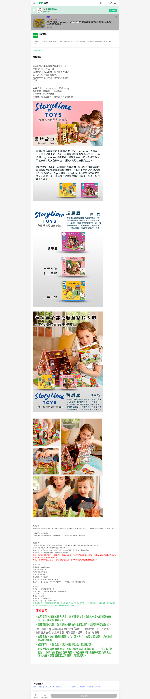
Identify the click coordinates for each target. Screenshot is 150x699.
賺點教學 (82, 687)
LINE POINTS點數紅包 (71, 687)
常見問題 (90, 687)
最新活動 (49, 687)
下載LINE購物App (38, 687)
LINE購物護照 (57, 687)
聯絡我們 (97, 687)
